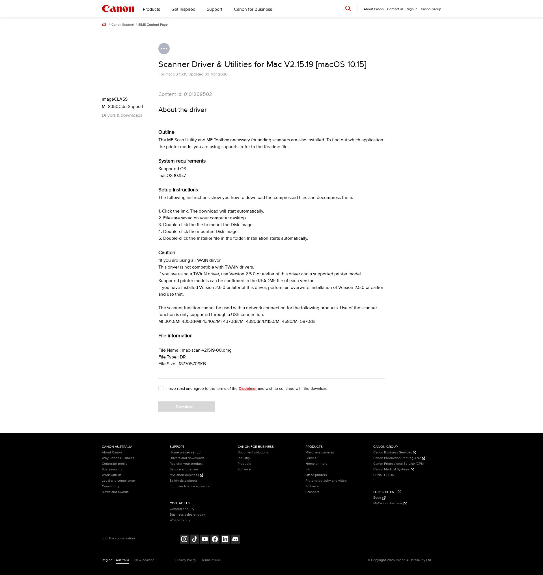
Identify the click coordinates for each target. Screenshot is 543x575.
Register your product (186, 464)
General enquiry (182, 509)
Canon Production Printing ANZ (397, 458)
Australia (122, 560)
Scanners (312, 492)
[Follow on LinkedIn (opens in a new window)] (225, 540)
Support (214, 9)
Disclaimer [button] (248, 388)
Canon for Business (253, 9)
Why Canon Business (118, 458)
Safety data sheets (184, 481)
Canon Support (122, 25)
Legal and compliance (118, 481)
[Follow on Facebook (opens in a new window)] (214, 540)
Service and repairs (184, 469)
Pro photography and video (326, 481)
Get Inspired (183, 9)
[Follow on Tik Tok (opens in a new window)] (194, 540)
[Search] (348, 8)
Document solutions (253, 452)
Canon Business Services (393, 452)
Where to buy (180, 520)
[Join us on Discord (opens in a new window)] (235, 540)
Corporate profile (115, 464)
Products (151, 9)
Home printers (316, 464)
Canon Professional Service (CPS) (398, 464)
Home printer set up (185, 452)
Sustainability (112, 469)
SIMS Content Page (153, 25)
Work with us (112, 475)
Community (110, 486)
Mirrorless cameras (319, 452)
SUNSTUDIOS (383, 475)
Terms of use (211, 560)
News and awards (115, 492)
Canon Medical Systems (392, 469)
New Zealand (144, 560)
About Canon (112, 452)
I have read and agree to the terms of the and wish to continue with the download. (246, 388)
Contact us (395, 9)
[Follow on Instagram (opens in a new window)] (184, 540)
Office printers (316, 475)
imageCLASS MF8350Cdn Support (122, 102)
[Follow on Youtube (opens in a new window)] (204, 540)
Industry (244, 458)
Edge (377, 498)
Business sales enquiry (187, 515)
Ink (307, 469)
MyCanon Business (185, 475)
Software (244, 469)
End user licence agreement (191, 486)
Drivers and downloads (187, 458)
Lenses (310, 458)
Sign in (412, 9)
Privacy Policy (185, 560)
